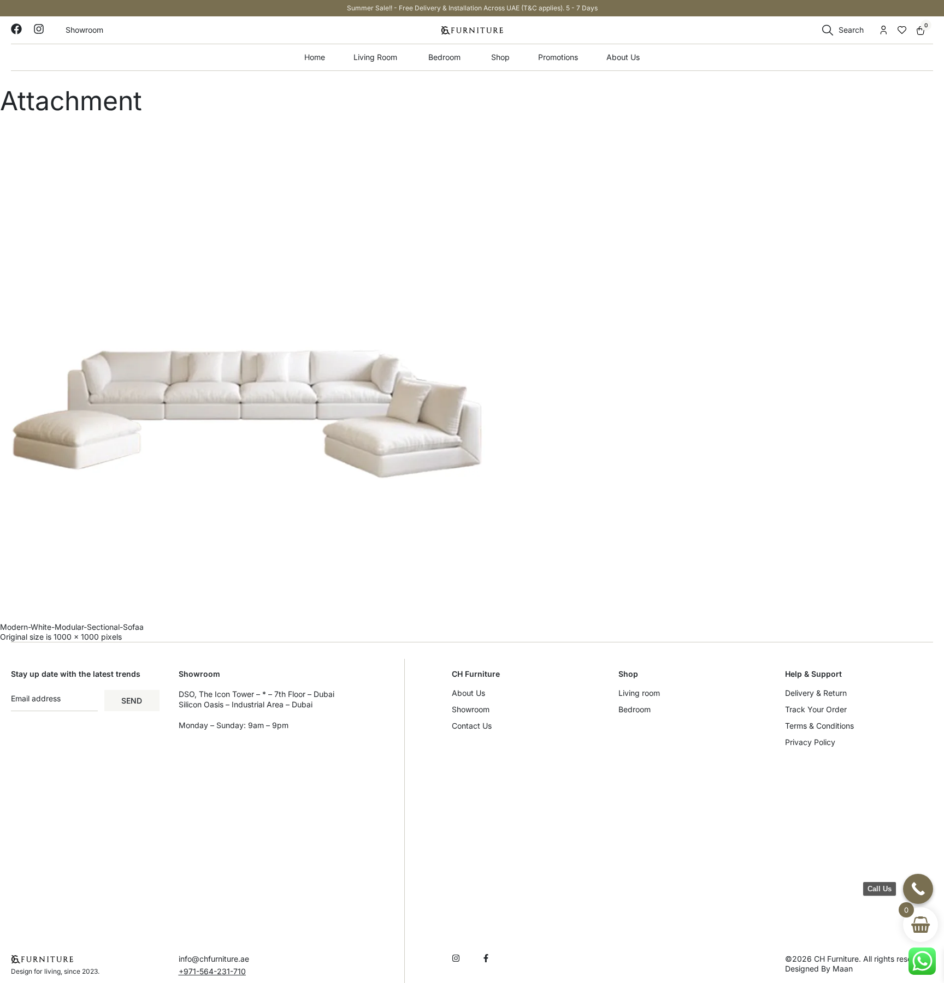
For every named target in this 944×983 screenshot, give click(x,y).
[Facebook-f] (486, 958)
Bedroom (634, 709)
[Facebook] (16, 28)
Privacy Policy (810, 742)
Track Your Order (816, 709)
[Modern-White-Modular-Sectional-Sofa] (472, 369)
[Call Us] (918, 889)
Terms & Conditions (819, 725)
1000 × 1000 (76, 636)
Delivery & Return (816, 693)
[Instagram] (38, 28)
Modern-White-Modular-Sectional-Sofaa (72, 626)
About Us (468, 693)
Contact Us (472, 725)
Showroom (470, 709)
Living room (639, 693)
